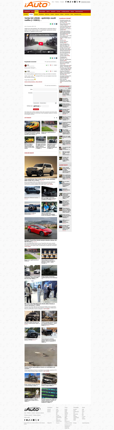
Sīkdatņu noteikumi (37, 415)
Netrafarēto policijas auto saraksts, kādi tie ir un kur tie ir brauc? (65, 21)
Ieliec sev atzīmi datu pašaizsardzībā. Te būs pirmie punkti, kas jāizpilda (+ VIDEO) (48, 214)
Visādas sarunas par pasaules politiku (65, 55)
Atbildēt (55, 65)
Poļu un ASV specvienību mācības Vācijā (65, 24)
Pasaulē (57, 410)
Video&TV (49, 422)
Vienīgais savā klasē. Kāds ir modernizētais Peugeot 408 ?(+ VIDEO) (31, 400)
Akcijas (75, 422)
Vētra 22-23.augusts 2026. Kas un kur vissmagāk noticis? (65, 62)
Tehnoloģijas (76, 407)
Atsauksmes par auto (68, 424)
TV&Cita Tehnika (76, 417)
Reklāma (57, 1)
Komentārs (30, 92)
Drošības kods (29, 105)
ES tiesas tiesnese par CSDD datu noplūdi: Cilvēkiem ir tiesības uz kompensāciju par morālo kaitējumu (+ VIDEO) (49, 401)
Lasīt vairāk (50, 184)
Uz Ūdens (57, 415)
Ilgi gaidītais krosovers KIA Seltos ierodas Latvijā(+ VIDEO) (49, 385)
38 (45, 342)
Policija (66, 411)
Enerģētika (75, 409)
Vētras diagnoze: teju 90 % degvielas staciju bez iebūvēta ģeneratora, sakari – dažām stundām (48, 261)
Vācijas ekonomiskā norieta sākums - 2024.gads (65, 66)
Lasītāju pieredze (68, 422)
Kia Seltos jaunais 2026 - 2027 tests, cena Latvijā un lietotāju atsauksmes (65, 49)
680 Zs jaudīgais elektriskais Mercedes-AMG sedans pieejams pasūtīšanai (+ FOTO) (48, 198)
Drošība (66, 409)
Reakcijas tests (67, 421)
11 (32, 241)
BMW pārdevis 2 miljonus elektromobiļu (30, 214)
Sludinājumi (49, 407)
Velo (82, 415)
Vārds (31, 89)
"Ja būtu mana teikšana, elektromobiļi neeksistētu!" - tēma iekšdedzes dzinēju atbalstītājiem (65, 33)
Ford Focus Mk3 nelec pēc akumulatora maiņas (65, 27)
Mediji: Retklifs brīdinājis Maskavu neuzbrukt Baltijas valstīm (32, 385)
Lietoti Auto (49, 409)
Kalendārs (83, 418)
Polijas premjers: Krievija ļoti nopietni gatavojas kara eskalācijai (49, 277)
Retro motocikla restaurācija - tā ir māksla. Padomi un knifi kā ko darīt (65, 81)
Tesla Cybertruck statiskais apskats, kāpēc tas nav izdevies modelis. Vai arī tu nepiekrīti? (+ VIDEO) (48, 340)
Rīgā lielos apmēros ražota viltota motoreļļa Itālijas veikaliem (67, 118)
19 (52, 148)
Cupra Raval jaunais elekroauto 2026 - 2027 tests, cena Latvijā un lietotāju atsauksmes (65, 46)
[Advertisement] (81, 37)
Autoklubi (66, 418)
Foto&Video (75, 416)
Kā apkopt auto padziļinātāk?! (63, 57)
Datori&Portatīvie (76, 411)
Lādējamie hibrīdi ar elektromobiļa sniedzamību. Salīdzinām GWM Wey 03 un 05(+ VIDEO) (32, 277)
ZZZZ (28, 71)
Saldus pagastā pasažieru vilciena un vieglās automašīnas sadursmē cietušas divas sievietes (32, 133)
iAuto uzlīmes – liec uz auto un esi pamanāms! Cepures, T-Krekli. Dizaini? (65, 37)
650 (28, 65)
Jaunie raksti (63, 165)
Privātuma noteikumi (28, 415)
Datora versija (27, 417)
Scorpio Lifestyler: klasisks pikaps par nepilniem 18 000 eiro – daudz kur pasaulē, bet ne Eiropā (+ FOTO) (49, 324)
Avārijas (66, 410)
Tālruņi (74, 410)
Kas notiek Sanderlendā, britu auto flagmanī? (65, 53)
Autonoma (49, 411)
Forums (57, 422)
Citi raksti (28, 117)
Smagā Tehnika (58, 416)
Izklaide (57, 411)
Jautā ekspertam (85, 422)
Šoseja (83, 411)
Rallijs (83, 409)
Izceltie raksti (29, 153)
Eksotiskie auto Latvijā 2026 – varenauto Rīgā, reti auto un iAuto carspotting (66, 68)
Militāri (66, 417)
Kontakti (62, 1)
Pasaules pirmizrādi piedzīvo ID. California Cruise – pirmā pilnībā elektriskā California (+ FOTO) (67, 125)
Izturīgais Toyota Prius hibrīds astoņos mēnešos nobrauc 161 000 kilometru (66, 111)
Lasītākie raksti (64, 86)
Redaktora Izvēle (58, 421)
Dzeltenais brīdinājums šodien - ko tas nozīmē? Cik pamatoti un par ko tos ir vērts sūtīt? (66, 73)
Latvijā (57, 409)
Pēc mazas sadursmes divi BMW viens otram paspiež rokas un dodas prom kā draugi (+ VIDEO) (41, 146)
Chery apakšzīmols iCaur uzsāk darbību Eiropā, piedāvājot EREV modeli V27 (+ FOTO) (67, 142)
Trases (83, 417)
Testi (57, 418)
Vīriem (66, 407)
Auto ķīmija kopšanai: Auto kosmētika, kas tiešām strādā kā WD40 (65, 76)
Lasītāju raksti (67, 428)
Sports (83, 407)
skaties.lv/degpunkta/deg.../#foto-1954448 (33, 81)
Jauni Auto (49, 410)
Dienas (66, 88)
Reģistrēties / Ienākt (85, 1)
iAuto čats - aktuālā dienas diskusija (65, 60)
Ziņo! (53, 1)
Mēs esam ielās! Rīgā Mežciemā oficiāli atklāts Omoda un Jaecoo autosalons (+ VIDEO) (40, 304)
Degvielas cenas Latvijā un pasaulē (65, 29)
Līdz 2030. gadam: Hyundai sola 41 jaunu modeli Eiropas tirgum (32, 323)
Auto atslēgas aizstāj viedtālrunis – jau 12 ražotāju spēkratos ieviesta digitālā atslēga (66, 131)
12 (45, 133)
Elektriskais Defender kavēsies (31, 197)
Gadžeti (74, 418)
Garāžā (66, 415)
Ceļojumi (66, 416)
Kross (83, 410)
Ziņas (57, 407)
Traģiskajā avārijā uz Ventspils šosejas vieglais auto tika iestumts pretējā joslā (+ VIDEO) (52, 146)
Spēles (74, 415)
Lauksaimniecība (58, 417)
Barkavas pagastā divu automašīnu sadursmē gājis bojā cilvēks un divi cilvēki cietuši (29, 146)
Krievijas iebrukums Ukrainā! (64, 42)
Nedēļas (69, 88)
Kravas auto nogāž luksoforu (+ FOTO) (66, 137)
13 (45, 325)
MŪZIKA (63, 40)
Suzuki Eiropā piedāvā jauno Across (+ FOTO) (31, 339)
